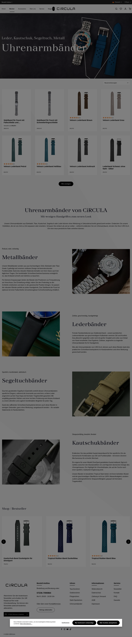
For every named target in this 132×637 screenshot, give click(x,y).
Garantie (117, 600)
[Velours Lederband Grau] (115, 104)
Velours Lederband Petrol (15, 166)
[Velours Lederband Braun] (82, 104)
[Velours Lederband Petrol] (16, 150)
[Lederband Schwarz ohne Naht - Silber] (115, 150)
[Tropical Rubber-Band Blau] (110, 536)
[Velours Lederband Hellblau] (49, 150)
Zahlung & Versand (99, 596)
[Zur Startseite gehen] (66, 8)
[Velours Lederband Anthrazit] (82, 150)
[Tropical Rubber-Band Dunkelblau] (66, 536)
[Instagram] (65, 629)
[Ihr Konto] (125, 9)
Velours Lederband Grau (113, 120)
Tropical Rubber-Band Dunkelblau (63, 558)
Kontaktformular (55, 604)
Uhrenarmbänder (76, 604)
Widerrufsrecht (97, 589)
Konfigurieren (65, 622)
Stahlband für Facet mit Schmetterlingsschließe (47, 121)
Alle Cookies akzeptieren (108, 623)
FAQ (115, 596)
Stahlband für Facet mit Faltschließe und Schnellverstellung (14, 121)
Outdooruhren (75, 593)
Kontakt (116, 593)
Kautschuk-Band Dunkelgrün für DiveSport (18, 559)
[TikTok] (70, 629)
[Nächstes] (53, 9)
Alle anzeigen (66, 184)
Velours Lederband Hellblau (49, 166)
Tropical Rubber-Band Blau (104, 558)
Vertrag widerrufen (45, 610)
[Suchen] (116, 9)
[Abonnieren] (27, 614)
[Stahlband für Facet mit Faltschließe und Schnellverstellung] (16, 104)
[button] (82, 118)
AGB (93, 600)
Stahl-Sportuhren (76, 600)
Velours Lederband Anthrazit (82, 166)
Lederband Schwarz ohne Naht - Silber (114, 167)
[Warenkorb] (130, 9)
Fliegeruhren (74, 596)
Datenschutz (96, 593)
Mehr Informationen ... (26, 623)
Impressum (96, 604)
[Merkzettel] (121, 9)
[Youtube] (68, 629)
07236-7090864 (44, 593)
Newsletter (118, 589)
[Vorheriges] (3, 542)
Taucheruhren (75, 589)
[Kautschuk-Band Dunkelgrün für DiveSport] (22, 536)
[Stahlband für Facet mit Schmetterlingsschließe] (49, 104)
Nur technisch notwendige (84, 623)
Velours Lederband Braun (81, 120)
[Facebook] (62, 629)
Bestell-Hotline (6, 2)
